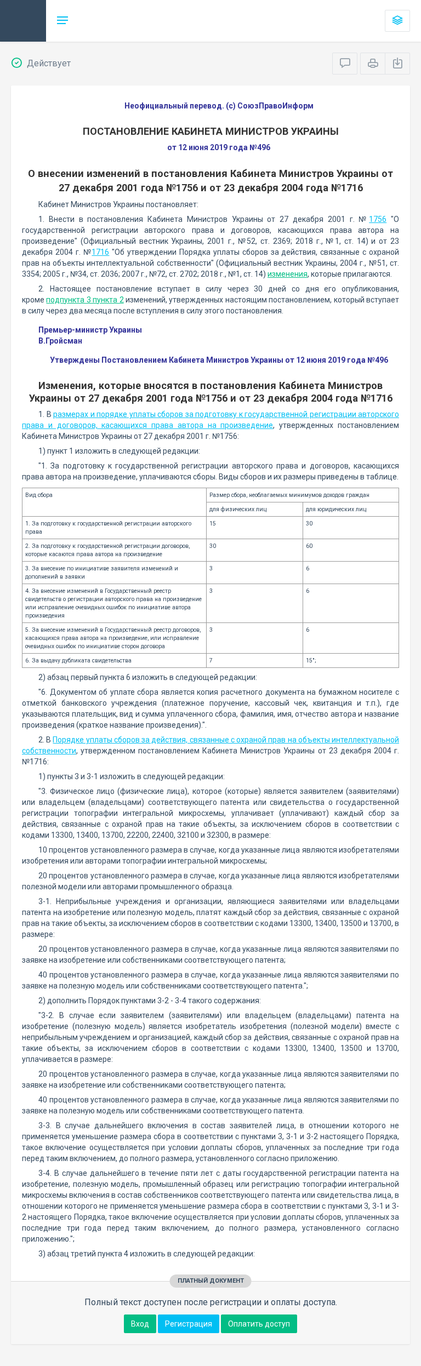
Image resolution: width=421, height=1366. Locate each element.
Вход (140, 1323)
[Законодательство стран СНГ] (23, 21)
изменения (288, 274)
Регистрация (188, 1323)
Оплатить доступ (259, 1323)
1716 (100, 252)
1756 (377, 219)
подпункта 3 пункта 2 (84, 299)
